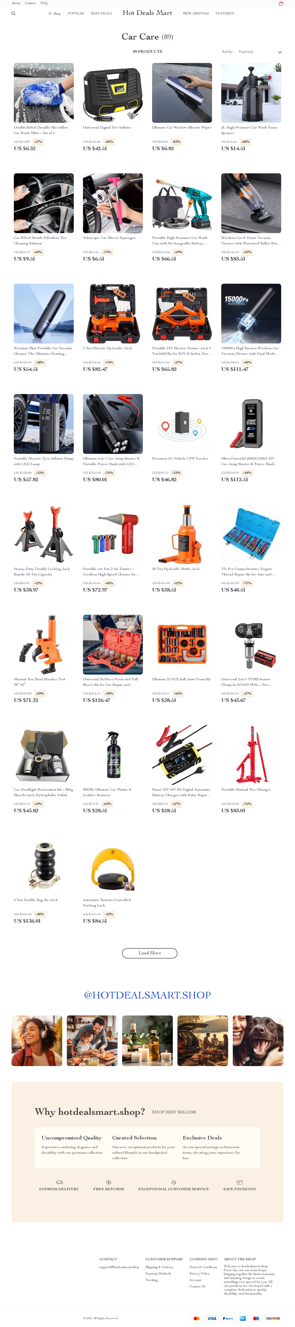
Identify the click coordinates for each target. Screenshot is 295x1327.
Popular (76, 13)
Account (195, 1280)
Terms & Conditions (203, 1267)
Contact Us (197, 1286)
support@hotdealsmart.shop (119, 1267)
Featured (225, 13)
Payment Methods (158, 1274)
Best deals (101, 13)
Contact (30, 3)
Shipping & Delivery (159, 1267)
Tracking (151, 1280)
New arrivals (196, 13)
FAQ (44, 3)
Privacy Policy (199, 1274)
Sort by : (228, 52)
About (16, 3)
